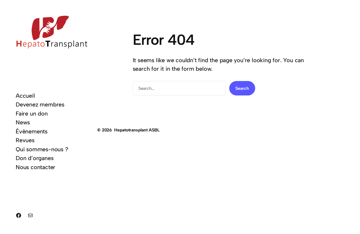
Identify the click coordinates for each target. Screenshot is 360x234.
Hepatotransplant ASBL (137, 129)
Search (242, 88)
